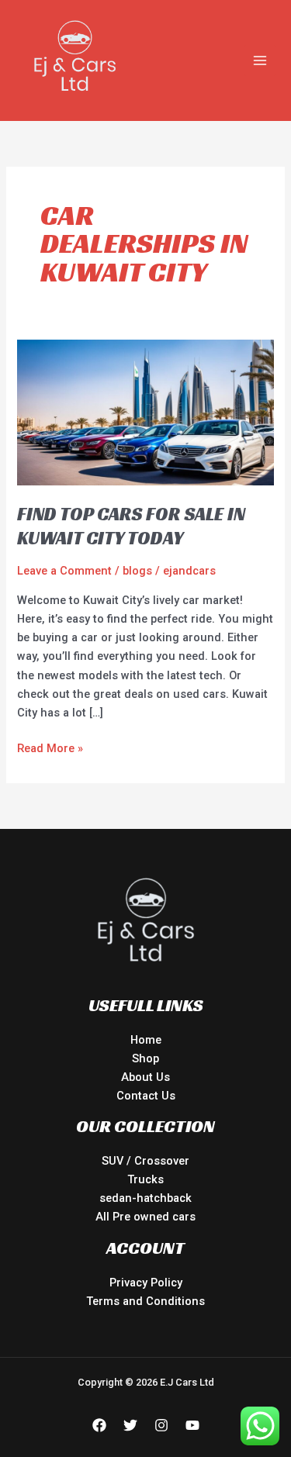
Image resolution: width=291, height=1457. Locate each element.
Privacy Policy (145, 1283)
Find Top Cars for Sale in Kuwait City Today (131, 526)
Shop (145, 1058)
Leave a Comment (64, 571)
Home (145, 1040)
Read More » (50, 747)
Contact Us (145, 1096)
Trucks (145, 1179)
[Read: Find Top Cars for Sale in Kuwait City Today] (145, 412)
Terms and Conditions (145, 1301)
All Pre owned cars (145, 1217)
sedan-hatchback (145, 1198)
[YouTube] (192, 1425)
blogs (137, 571)
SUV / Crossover (145, 1161)
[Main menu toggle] (259, 60)
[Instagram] (161, 1425)
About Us (145, 1077)
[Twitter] (130, 1425)
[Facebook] (99, 1425)
